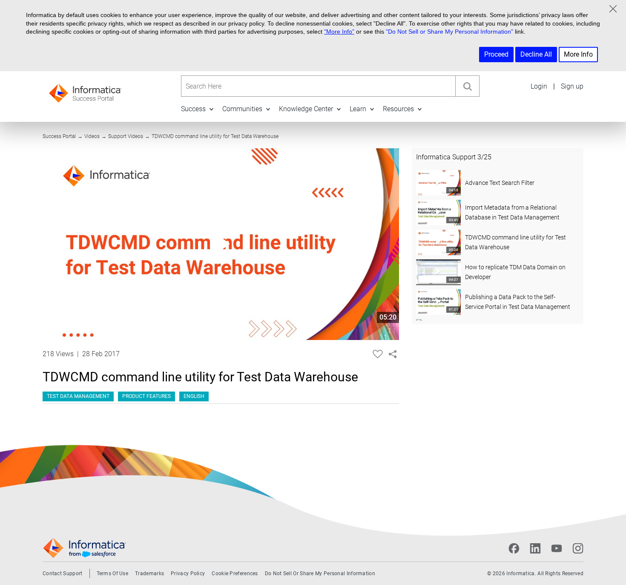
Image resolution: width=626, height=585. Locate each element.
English (194, 396)
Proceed (496, 54)
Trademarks (149, 573)
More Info (578, 54)
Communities (242, 109)
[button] (211, 109)
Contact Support (63, 573)
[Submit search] (467, 86)
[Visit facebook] (514, 548)
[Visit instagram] (577, 548)
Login (539, 86)
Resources (398, 109)
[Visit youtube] (556, 548)
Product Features (146, 396)
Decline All (536, 54)
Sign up (572, 86)
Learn (358, 109)
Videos (92, 136)
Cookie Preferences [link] (235, 573)
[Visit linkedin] (535, 548)
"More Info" (339, 31)
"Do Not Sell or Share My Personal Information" (449, 31)
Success (193, 109)
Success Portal (59, 136)
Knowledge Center (306, 109)
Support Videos (125, 136)
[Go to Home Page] (85, 90)
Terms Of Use (113, 573)
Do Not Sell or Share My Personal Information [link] (320, 573)
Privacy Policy (188, 573)
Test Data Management (78, 396)
